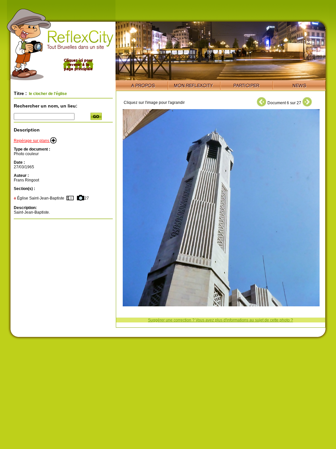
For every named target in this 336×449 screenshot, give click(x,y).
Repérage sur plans (32, 140)
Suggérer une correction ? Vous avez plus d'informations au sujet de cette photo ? (220, 320)
